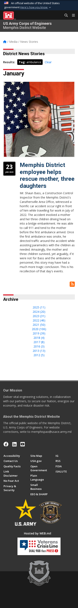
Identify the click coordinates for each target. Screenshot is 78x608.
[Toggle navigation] (72, 15)
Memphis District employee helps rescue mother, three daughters (47, 175)
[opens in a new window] (14, 444)
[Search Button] (65, 15)
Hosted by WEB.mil (37, 533)
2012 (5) (39, 355)
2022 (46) (39, 320)
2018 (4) (39, 338)
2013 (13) (39, 351)
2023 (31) (39, 316)
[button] (36, 7)
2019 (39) (39, 333)
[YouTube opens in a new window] (22, 444)
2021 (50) (39, 325)
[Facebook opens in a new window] (6, 444)
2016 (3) (39, 346)
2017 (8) (39, 342)
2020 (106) (39, 329)
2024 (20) (39, 312)
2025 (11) (39, 307)
